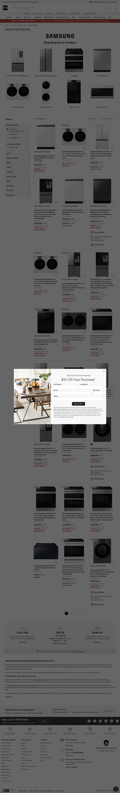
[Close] (104, 371)
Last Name (83, 384)
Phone (56, 396)
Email (55, 390)
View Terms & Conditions (60, 409)
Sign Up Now (78, 404)
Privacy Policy (61, 417)
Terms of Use (70, 417)
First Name (57, 384)
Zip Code (96, 390)
